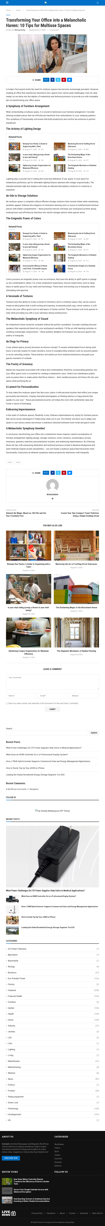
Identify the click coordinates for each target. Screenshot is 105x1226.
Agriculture (53, 955)
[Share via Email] (69, 80)
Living (53, 1055)
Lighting (53, 1049)
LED (53, 1037)
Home (8, 10)
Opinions (57, 1166)
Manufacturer (53, 1061)
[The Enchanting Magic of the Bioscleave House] (59, 157)
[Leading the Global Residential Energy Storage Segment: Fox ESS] (12, 930)
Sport (56, 1151)
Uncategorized (53, 1114)
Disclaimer (51, 1213)
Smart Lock (53, 1102)
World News (59, 1144)
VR (53, 1120)
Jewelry (53, 1031)
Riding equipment (53, 1097)
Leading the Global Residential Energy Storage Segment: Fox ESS (35, 774)
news (18, 462)
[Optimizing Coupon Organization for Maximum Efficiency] (14, 168)
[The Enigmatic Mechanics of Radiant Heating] (59, 168)
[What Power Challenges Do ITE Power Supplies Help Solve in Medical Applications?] (52, 856)
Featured (53, 990)
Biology (53, 966)
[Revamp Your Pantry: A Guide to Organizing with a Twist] (14, 146)
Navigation (34, 789)
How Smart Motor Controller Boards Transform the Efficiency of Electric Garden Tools (31, 1181)
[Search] (97, 3)
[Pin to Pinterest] (63, 80)
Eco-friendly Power (53, 978)
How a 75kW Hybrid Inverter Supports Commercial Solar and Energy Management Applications (48, 761)
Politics (53, 1085)
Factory (53, 984)
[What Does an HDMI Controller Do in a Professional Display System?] (12, 899)
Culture (57, 1155)
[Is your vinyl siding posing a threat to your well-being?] (14, 157)
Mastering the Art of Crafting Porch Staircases (76, 564)
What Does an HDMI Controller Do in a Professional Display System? (37, 754)
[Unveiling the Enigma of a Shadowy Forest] (59, 268)
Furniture (53, 1002)
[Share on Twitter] (58, 80)
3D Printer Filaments (53, 949)
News (53, 1079)
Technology (53, 1108)
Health (53, 1014)
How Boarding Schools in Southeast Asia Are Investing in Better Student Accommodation (32, 1200)
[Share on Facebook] (52, 80)
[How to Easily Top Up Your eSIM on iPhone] (12, 920)
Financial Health (53, 996)
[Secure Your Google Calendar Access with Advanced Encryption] (7, 1190)
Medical (53, 1073)
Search (9, 728)
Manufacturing (53, 1067)
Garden (53, 1008)
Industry (53, 1026)
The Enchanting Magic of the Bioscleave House (76, 607)
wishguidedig (19, 30)
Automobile (53, 961)
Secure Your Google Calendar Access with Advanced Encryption (31, 1190)
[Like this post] (47, 80)
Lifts (53, 1043)
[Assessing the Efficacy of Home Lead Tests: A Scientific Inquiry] (14, 268)
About (62, 1213)
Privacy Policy (37, 1213)
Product (53, 1091)
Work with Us (97, 1213)
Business (53, 972)
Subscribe (84, 1213)
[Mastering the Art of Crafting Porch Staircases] (59, 146)
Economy (58, 1158)
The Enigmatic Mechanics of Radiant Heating (76, 651)
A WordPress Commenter (16, 789)
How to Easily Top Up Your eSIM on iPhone (25, 768)
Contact (72, 1213)
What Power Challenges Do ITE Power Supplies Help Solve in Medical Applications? (44, 748)
